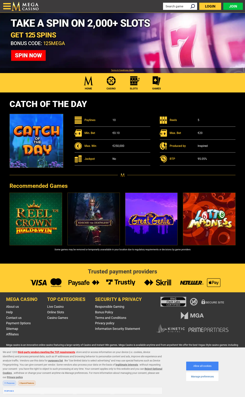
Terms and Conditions (110, 318)
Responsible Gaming (109, 306)
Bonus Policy (104, 312)
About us (12, 306)
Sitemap (12, 329)
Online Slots (55, 312)
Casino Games (57, 318)
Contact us (14, 318)
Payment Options (18, 323)
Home (88, 88)
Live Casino (55, 306)
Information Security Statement (117, 329)
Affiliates (12, 334)
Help (9, 312)
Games (156, 88)
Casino (111, 88)
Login (210, 6)
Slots (134, 88)
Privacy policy (104, 323)
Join (233, 6)
